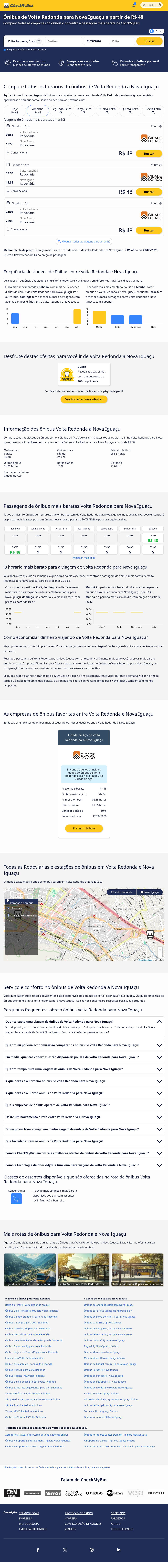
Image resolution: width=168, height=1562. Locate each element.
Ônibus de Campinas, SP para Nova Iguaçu (108, 1328)
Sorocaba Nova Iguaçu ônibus (101, 1411)
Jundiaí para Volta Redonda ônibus (24, 1358)
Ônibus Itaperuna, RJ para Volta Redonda (28, 1346)
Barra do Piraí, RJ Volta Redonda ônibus (27, 1304)
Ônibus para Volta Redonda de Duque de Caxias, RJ (34, 1340)
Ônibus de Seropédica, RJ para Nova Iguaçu (108, 1405)
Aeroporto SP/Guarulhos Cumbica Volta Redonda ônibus (36, 1434)
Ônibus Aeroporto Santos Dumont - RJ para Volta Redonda (38, 1440)
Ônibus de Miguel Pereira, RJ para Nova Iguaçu (110, 1363)
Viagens (70, 1529)
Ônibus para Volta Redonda (63, 1467)
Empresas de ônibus (33, 1529)
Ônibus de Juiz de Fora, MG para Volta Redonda (31, 1352)
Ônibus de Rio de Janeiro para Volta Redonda (30, 1381)
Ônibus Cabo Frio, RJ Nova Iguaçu (103, 1322)
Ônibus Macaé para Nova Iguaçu (102, 1352)
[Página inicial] (18, 5)
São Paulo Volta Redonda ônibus (23, 1405)
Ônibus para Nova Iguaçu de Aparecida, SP (108, 1310)
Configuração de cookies (83, 1524)
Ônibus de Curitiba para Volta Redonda (27, 1334)
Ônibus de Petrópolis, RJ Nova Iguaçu (105, 1381)
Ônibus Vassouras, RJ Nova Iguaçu (103, 1417)
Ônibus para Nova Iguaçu (95, 1467)
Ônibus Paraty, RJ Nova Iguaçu (101, 1369)
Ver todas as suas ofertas (84, 399)
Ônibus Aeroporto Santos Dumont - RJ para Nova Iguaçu (115, 1434)
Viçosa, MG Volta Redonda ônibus (24, 1411)
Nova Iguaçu (151, 892)
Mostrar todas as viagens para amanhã (85, 241)
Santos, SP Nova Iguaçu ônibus (101, 1393)
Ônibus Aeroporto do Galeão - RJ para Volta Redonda (34, 1446)
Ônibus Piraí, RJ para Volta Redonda (25, 1369)
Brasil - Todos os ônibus (33, 1467)
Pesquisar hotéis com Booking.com (26, 49)
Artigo (116, 1524)
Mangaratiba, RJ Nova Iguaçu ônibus (104, 1358)
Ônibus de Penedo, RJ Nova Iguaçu (103, 1375)
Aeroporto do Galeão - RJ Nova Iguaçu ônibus (109, 1440)
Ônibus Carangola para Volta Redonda (26, 1322)
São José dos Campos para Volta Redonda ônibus (32, 1399)
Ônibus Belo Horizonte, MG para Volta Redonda (32, 1310)
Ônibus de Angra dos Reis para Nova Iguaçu (108, 1304)
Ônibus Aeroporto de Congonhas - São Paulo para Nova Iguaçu (119, 1446)
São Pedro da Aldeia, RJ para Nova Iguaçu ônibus (111, 1399)
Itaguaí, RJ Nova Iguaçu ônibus (101, 1346)
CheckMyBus (11, 1467)
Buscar (149, 153)
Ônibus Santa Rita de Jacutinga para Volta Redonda (33, 1387)
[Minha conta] (133, 5)
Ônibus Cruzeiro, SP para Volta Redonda (27, 1328)
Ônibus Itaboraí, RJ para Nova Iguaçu (105, 1340)
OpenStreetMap (145, 959)
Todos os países (122, 1529)
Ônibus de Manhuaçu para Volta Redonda (28, 1363)
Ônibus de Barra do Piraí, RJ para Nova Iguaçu (110, 1316)
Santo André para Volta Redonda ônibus (27, 1393)
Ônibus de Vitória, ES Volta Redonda (25, 1417)
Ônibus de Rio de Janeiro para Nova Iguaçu (108, 1387)
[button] (150, 934)
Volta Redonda (123, 892)
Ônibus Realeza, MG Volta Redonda (25, 1375)
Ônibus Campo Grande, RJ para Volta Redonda (31, 1316)
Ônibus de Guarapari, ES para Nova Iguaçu (108, 1334)
